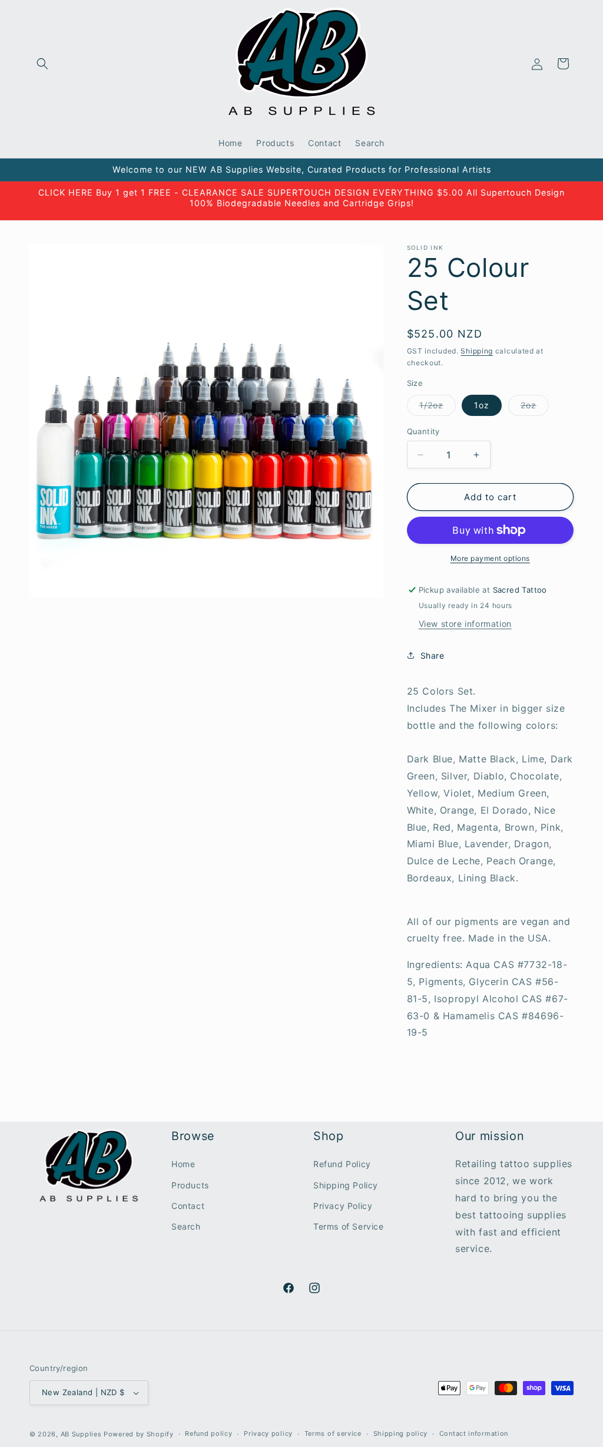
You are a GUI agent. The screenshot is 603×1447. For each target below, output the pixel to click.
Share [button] (432, 655)
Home (183, 1164)
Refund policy (208, 1433)
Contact (187, 1206)
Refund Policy (342, 1164)
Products (190, 1185)
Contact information (473, 1433)
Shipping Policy (345, 1185)
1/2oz (437, 407)
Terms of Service (348, 1226)
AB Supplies (81, 1434)
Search (186, 1226)
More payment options (490, 558)
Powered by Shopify (139, 1434)
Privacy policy (268, 1433)
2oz (535, 407)
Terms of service (333, 1433)
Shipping (476, 350)
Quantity (423, 431)
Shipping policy (400, 1433)
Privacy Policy (342, 1206)
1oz (481, 405)
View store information (465, 624)
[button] (42, 64)
